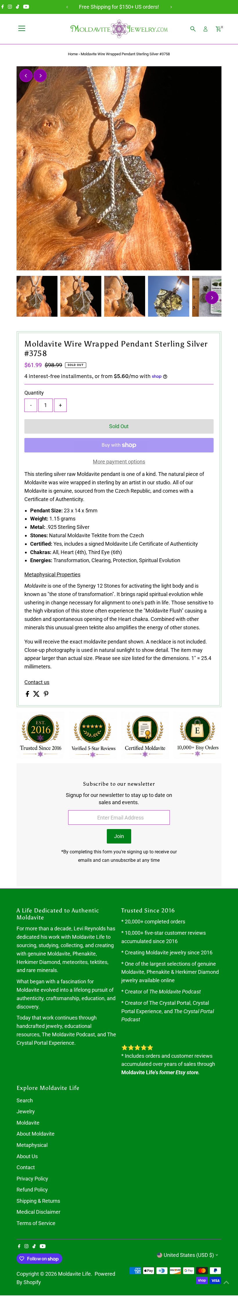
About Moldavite (36, 1134)
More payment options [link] (119, 462)
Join (119, 836)
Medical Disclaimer (38, 1212)
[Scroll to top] (226, 1282)
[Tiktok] (18, 7)
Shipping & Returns (38, 1201)
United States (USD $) (189, 1255)
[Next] (170, 7)
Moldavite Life (74, 1274)
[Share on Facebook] (28, 695)
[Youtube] (26, 7)
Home (73, 54)
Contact (26, 1167)
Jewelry (26, 1111)
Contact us (36, 682)
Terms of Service (36, 1223)
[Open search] (193, 29)
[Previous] (67, 7)
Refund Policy (32, 1190)
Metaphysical (32, 1145)
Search (25, 1100)
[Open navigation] (22, 29)
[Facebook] (2, 7)
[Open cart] (218, 29)
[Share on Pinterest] (46, 695)
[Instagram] (9, 7)
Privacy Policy (32, 1179)
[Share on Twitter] (37, 695)
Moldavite (28, 1123)
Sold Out (119, 426)
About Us (27, 1156)
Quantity (34, 393)
